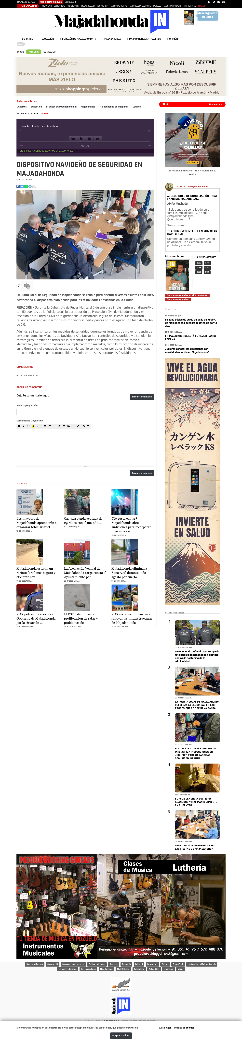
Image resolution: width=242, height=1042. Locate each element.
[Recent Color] (33, 426)
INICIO (20, 51)
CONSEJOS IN (71, 2)
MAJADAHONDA (112, 39)
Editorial (139, 964)
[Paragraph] (52, 426)
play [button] (81, 139)
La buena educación (68, 969)
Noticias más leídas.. (178, 299)
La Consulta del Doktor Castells (202, 964)
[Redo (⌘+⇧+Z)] (83, 426)
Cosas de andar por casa (73, 964)
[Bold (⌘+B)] (18, 426)
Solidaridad (139, 969)
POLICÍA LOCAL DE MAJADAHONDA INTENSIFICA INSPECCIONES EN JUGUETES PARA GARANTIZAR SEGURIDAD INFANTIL (195, 753)
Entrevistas (152, 964)
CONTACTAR (49, 51)
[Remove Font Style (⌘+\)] (44, 426)
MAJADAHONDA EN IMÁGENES (145, 39)
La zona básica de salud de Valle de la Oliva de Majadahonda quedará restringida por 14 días (191, 323)
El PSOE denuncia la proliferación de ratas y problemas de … (81, 618)
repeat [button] (83, 145)
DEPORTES (27, 39)
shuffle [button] (88, 145)
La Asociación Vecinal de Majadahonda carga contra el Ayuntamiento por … (85, 572)
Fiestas (165, 964)
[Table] (71, 426)
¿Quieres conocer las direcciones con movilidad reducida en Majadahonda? (187, 351)
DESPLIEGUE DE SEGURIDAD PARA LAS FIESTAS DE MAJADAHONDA (195, 847)
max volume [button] (149, 131)
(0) (18, 285)
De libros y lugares (97, 964)
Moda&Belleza (123, 969)
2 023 (207, 267)
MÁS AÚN (202, 6)
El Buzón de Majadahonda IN (61, 107)
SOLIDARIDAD (59, 6)
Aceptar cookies (121, 1035)
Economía (126, 964)
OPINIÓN (173, 39)
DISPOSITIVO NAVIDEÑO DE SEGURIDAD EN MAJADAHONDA (46, 151)
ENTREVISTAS (190, 6)
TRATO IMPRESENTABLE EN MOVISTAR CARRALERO (192, 233)
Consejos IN (52, 964)
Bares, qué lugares (35, 964)
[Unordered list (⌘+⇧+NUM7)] (63, 426)
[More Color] (39, 426)
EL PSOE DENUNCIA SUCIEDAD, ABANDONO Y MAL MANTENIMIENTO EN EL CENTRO (196, 802)
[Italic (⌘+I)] (23, 426)
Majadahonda (88, 107)
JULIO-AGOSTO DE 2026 (27, 114)
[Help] (88, 426)
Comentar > (215, 104)
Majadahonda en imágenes (114, 107)
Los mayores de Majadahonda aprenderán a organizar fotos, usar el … (36, 522)
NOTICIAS (34, 51)
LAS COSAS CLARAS (118, 6)
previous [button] (73, 139)
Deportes (22, 107)
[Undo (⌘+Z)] (78, 426)
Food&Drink (178, 964)
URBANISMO (46, 6)
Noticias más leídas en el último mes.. (187, 295)
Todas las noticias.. (27, 101)
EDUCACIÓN (47, 39)
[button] (27, 286)
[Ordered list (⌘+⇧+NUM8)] (59, 426)
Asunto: (26, 405)
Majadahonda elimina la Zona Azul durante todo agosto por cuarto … (129, 572)
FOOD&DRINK (102, 6)
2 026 (199, 263)
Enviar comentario (142, 396)
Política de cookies (184, 1028)
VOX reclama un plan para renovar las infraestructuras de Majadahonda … (131, 618)
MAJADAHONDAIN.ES (26, 2)
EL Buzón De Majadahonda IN (192, 186)
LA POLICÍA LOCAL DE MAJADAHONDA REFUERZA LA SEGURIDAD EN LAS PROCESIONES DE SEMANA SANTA (197, 705)
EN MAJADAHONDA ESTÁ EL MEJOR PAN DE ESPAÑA (190, 338)
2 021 (207, 272)
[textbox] (85, 445)
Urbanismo (168, 969)
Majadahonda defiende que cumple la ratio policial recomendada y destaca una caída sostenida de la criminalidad (197, 656)
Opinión (137, 107)
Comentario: (29, 420)
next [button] (98, 139)
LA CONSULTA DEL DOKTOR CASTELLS (145, 6)
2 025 (207, 263)
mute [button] (21, 131)
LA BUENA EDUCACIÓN (172, 6)
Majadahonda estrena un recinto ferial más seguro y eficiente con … (35, 572)
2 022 (199, 272)
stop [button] (89, 139)
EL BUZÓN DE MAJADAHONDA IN (79, 39)
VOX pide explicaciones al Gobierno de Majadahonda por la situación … (35, 618)
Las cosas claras (88, 969)
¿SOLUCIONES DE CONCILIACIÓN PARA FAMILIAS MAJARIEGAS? (192, 198)
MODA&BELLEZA (88, 6)
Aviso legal (165, 1028)
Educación (36, 107)
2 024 (199, 267)
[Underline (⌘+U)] (28, 426)
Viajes (180, 969)
